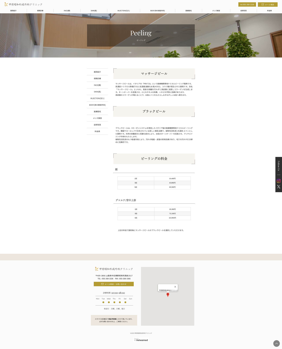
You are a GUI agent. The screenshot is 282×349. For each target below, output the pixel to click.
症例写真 (97, 124)
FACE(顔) (97, 85)
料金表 (97, 131)
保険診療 (97, 78)
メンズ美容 (97, 118)
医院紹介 (97, 71)
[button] (13, 10)
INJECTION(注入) (97, 98)
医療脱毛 (97, 111)
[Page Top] (276, 343)
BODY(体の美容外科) (97, 105)
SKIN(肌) (97, 91)
